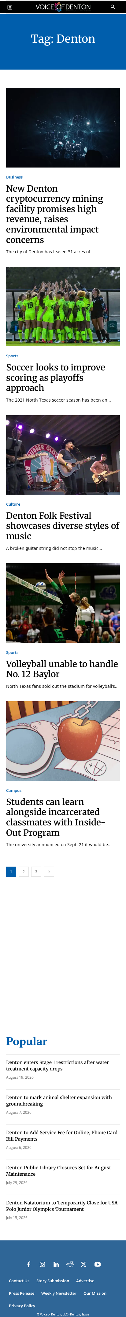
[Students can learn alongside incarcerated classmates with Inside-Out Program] (63, 741)
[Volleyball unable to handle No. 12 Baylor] (63, 603)
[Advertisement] (63, 959)
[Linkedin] (56, 1264)
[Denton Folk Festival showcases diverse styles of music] (63, 455)
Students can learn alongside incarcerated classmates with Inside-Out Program (56, 817)
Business (14, 177)
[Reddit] (70, 1264)
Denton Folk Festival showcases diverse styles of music (62, 526)
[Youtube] (97, 1264)
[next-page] (49, 872)
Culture (13, 504)
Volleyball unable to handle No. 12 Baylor (62, 669)
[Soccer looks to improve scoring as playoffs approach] (63, 306)
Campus (13, 790)
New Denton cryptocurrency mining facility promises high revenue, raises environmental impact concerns (54, 214)
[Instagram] (42, 1264)
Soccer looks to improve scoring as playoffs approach (55, 377)
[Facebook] (29, 1264)
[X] (84, 1264)
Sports (12, 356)
